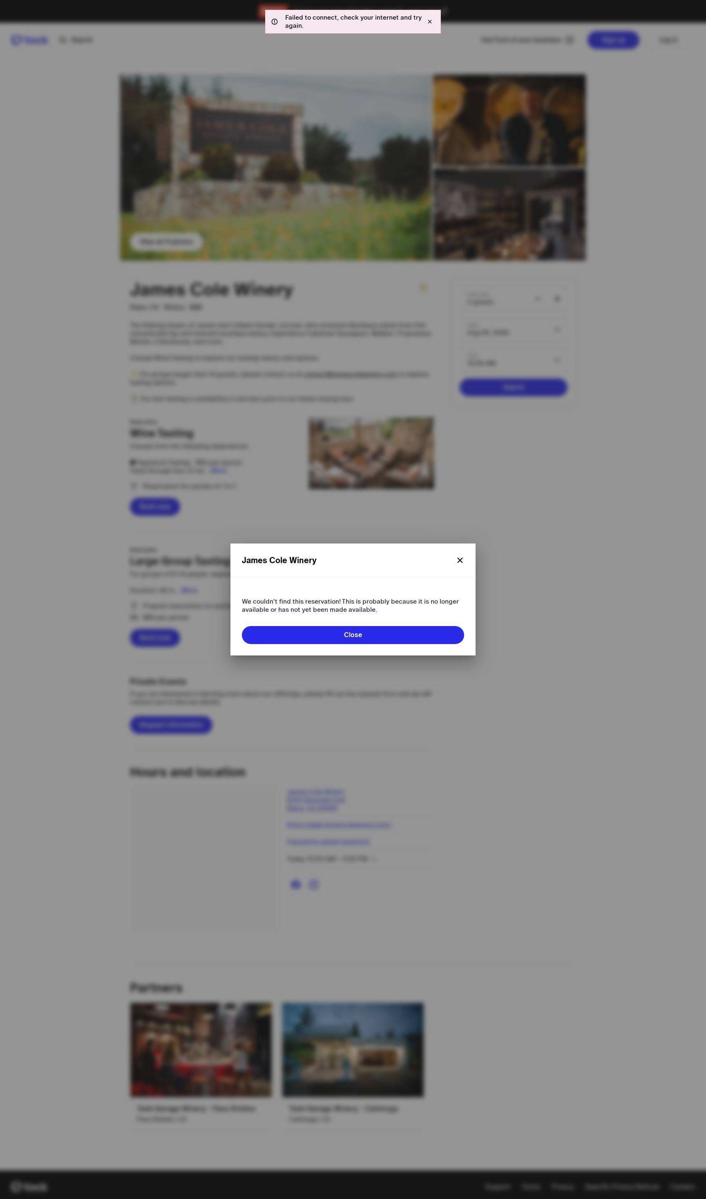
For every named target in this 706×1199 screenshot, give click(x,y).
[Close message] (430, 21)
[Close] (460, 560)
